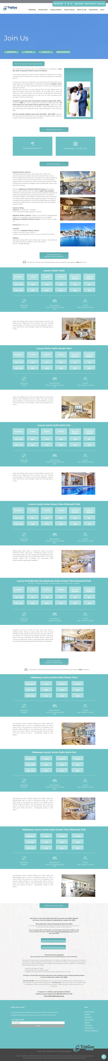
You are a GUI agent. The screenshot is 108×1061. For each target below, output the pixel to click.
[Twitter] (68, 4)
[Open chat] (103, 1056)
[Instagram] (71, 4)
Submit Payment (90, 3)
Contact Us (100, 3)
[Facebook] (65, 4)
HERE (65, 977)
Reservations (79, 3)
